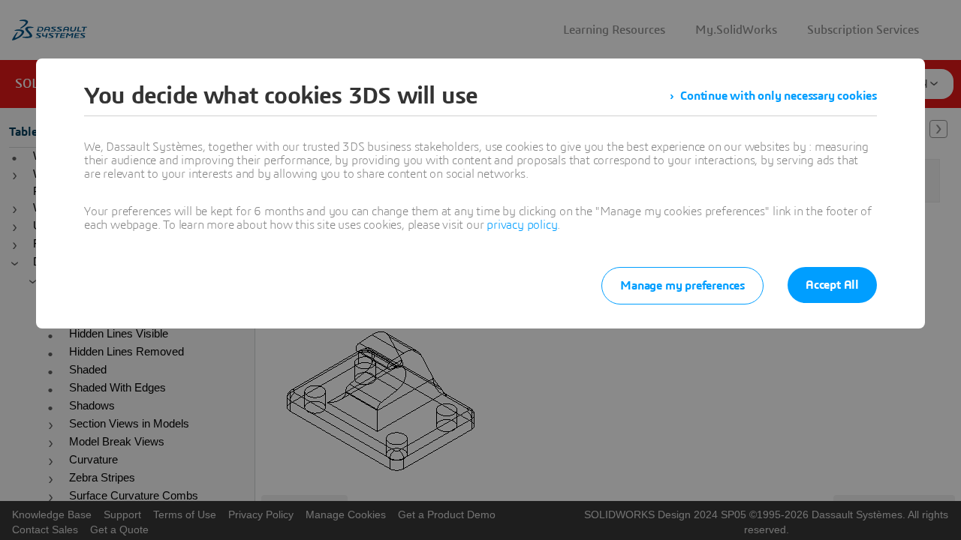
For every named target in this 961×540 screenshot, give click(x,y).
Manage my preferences (682, 286)
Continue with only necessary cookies (778, 96)
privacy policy (522, 225)
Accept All (832, 285)
